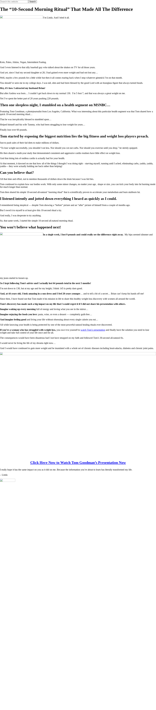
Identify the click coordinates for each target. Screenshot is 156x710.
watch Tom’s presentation (93, 330)
